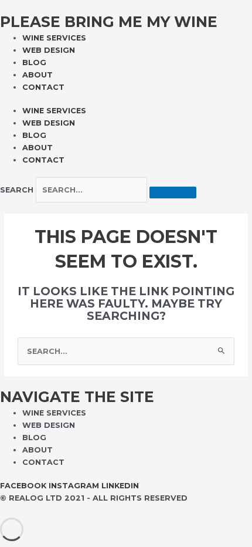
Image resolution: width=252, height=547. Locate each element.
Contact (43, 87)
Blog (34, 62)
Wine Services (54, 37)
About (37, 74)
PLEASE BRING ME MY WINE (108, 22)
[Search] (172, 192)
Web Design (48, 50)
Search (16, 189)
